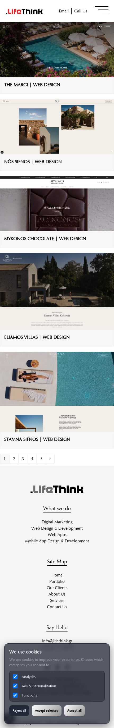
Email (64, 10)
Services (57, 600)
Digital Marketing (57, 521)
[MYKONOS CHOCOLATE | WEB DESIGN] (57, 227)
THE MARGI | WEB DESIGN (32, 85)
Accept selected (46, 710)
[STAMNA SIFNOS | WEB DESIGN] (57, 428)
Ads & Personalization (39, 686)
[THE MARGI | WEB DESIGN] (57, 73)
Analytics (29, 677)
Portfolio (57, 581)
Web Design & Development (57, 528)
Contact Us (57, 606)
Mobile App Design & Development (57, 540)
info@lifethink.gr (57, 640)
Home (57, 575)
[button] (101, 9)
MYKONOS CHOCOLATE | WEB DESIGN (45, 238)
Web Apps (57, 534)
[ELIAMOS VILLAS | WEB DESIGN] (57, 326)
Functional (30, 695)
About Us (57, 594)
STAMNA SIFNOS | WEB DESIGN (37, 439)
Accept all (74, 710)
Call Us (80, 10)
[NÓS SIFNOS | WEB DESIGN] (57, 150)
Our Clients (57, 587)
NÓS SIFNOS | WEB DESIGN (33, 161)
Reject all (19, 710)
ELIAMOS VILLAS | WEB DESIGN (37, 337)
